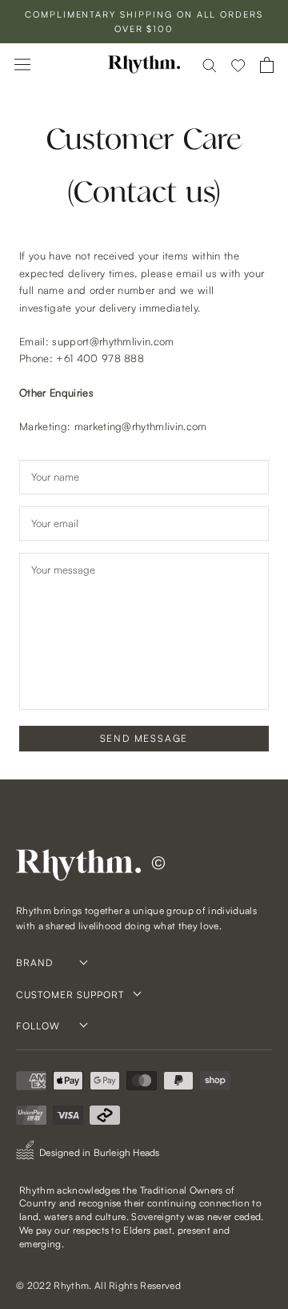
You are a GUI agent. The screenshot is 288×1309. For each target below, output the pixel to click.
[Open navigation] (22, 64)
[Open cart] (267, 65)
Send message (144, 738)
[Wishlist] (238, 65)
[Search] (209, 64)
